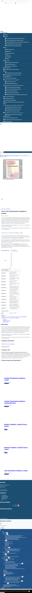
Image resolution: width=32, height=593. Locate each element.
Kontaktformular (4, 498)
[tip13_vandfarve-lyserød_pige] (12, 188)
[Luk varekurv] (1, 523)
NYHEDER (3, 587)
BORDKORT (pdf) (8, 51)
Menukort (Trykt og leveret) (8, 543)
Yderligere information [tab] (6, 320)
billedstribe (6, 555)
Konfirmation (7, 346)
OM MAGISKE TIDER (4, 583)
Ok (29, 591)
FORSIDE (3, 531)
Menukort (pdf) (7, 544)
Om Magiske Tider (5, 497)
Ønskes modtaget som (5, 250)
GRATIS (3, 575)
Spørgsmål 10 (3, 299)
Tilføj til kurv (3, 315)
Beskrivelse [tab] (5, 319)
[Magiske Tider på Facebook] (13, 505)
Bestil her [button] (5, 429)
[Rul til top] (1, 528)
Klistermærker (7, 545)
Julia (9, 317)
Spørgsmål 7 (3, 290)
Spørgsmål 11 (3, 302)
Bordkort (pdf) (7, 542)
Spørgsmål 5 (3, 284)
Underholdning (3, 317)
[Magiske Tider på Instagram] (16, 505)
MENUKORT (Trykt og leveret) (10, 53)
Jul (3, 569)
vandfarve (17, 317)
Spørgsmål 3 (3, 278)
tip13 (14, 317)
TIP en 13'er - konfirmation (22, 316)
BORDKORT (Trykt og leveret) (10, 49)
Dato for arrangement (5, 270)
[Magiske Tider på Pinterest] (18, 505)
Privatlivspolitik (4, 495)
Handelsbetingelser (5, 496)
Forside (4, 33)
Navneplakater (5, 571)
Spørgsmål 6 (3, 287)
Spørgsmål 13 (3, 308)
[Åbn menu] (1, 124)
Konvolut (6, 546)
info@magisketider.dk (3, 490)
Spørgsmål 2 (3, 275)
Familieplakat (5, 570)
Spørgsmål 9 (3, 296)
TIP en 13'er (16, 316)
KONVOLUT (7, 58)
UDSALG (3, 588)
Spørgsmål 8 (3, 293)
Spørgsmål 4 (3, 281)
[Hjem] (0, 155)
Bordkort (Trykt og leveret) (8, 541)
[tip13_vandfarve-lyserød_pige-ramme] (12, 169)
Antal (5, 260)
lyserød (11, 317)
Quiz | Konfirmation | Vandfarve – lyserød (16, 470)
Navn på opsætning (4, 269)
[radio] (14, 250)
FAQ (2, 499)
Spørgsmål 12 (3, 305)
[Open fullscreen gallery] (2, 199)
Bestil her (5, 383)
